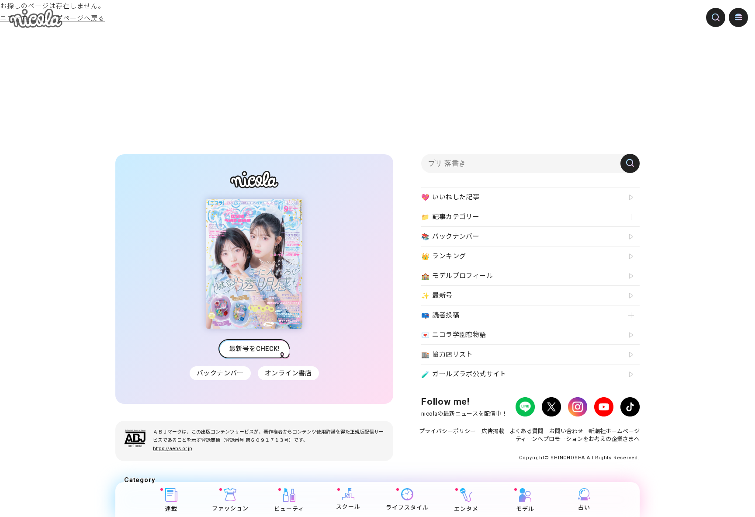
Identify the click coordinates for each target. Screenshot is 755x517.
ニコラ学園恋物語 (453, 335)
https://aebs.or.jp (172, 448)
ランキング (443, 256)
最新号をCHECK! (254, 349)
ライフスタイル (407, 507)
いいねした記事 (450, 197)
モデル (525, 509)
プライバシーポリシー (447, 431)
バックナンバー (220, 373)
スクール (348, 507)
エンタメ (466, 509)
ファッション (230, 508)
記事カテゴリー (450, 217)
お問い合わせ (566, 431)
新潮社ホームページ (614, 431)
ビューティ (289, 509)
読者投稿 (440, 315)
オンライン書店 (288, 373)
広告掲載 (492, 431)
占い (584, 507)
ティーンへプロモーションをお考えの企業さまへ (578, 439)
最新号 (437, 295)
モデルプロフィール (457, 276)
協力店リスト (447, 354)
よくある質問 (526, 431)
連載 (171, 509)
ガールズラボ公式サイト (463, 374)
